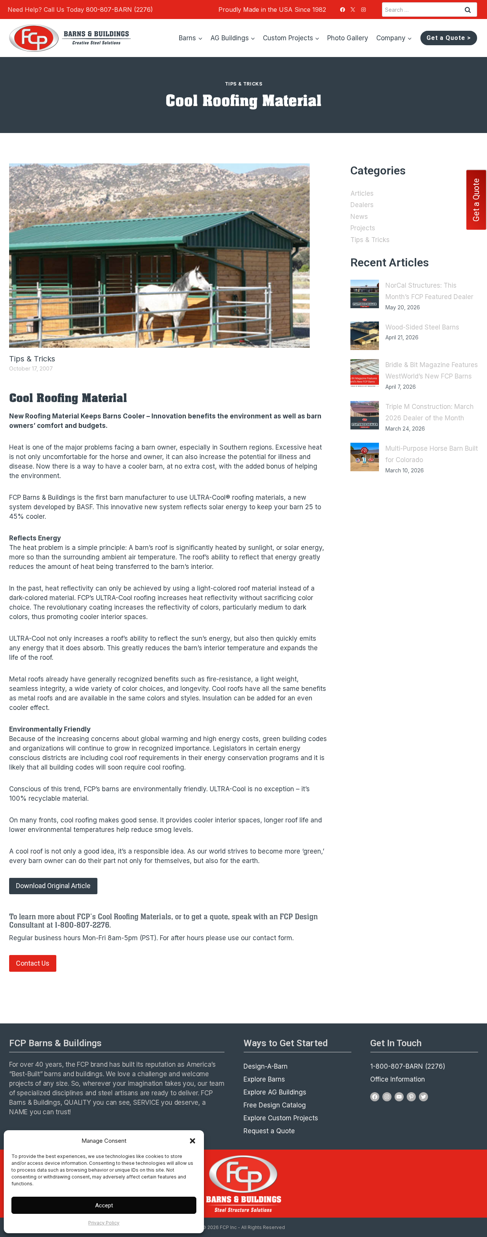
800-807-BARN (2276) (119, 9)
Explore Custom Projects (281, 1118)
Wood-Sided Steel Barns (422, 327)
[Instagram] (364, 9)
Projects (362, 228)
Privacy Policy (103, 1223)
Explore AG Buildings (275, 1092)
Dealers (362, 205)
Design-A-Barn (266, 1066)
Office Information (397, 1079)
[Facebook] (342, 9)
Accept (104, 1205)
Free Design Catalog (275, 1105)
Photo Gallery (347, 38)
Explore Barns (264, 1079)
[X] (353, 9)
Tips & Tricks (244, 84)
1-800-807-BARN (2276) (407, 1066)
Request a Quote (269, 1131)
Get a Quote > (449, 37)
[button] (192, 1141)
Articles (362, 193)
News (359, 216)
